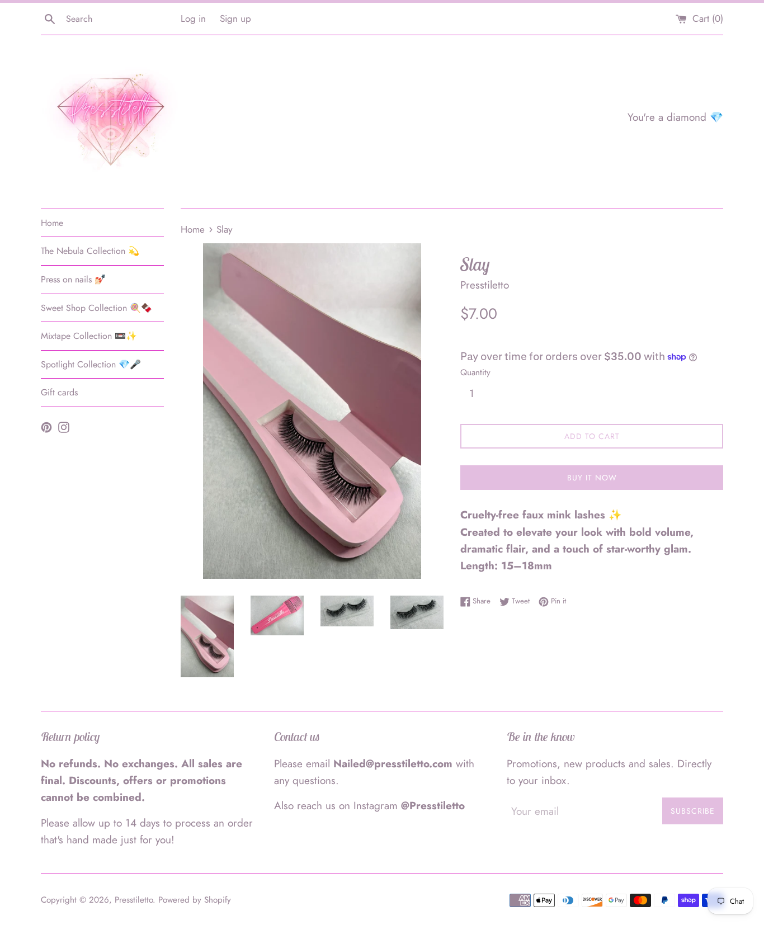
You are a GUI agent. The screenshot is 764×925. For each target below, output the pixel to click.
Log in (193, 18)
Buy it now (592, 477)
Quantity (475, 372)
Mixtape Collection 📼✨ (89, 335)
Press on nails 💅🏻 (73, 279)
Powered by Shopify (194, 900)
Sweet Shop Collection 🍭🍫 (96, 307)
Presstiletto (134, 900)
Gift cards (59, 392)
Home (52, 222)
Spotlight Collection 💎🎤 (91, 364)
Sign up (235, 18)
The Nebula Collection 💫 (90, 250)
